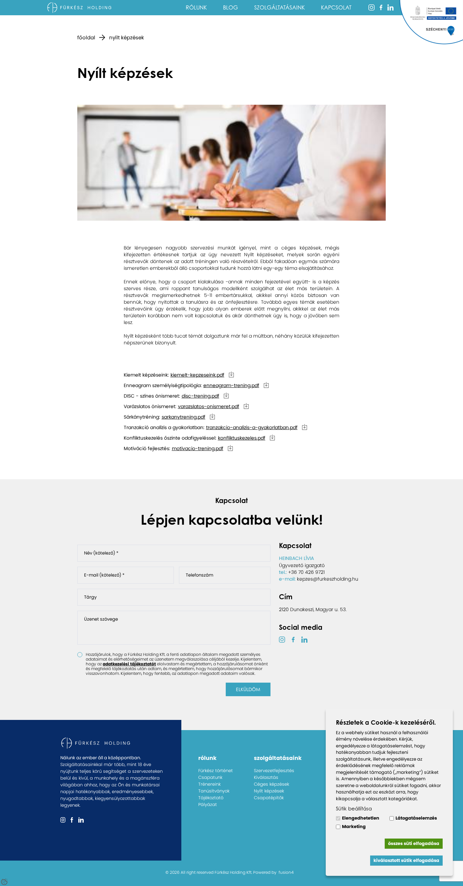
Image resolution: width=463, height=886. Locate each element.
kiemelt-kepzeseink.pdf (197, 374)
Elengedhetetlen (360, 818)
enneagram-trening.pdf (231, 385)
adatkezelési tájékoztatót (129, 664)
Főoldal (86, 37)
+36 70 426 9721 (306, 572)
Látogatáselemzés (416, 818)
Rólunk (196, 7)
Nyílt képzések (126, 38)
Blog (230, 7)
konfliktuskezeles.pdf (241, 438)
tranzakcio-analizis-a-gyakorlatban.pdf (252, 427)
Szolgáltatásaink (279, 7)
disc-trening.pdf (200, 395)
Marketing (354, 826)
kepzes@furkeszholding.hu (327, 579)
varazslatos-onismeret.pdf (208, 406)
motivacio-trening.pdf (197, 448)
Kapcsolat (336, 7)
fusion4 (286, 872)
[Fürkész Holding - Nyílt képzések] (80, 8)
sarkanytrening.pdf (183, 417)
